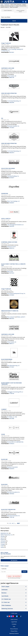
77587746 (11, 517)
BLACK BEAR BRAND (6, 359)
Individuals (5, 589)
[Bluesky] (17, 616)
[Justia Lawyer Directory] (20, 616)
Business (4, 593)
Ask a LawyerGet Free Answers (6, 553)
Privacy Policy (14, 631)
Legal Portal (14, 621)
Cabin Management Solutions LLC (15, 224)
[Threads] (15, 616)
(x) (14, 5)
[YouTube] (9, 616)
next (18, 523)
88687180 (11, 77)
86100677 (11, 177)
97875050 (11, 493)
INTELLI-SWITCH (5, 218)
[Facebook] (11, 616)
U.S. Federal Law (6, 599)
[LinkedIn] (7, 616)
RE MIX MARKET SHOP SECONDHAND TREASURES (11, 383)
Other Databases (6, 605)
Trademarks (6, 4)
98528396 (11, 102)
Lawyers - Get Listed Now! (14, 576)
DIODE (3, 434)
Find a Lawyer (5, 566)
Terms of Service (14, 628)
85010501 (11, 52)
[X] (19, 616)
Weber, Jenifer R (21, 317)
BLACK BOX (4, 484)
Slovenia (3, 542)
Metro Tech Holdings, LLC (13, 201)
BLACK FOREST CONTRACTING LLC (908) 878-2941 (13, 264)
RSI (2, 118)
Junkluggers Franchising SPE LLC (15, 392)
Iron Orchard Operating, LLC (14, 101)
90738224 (11, 443)
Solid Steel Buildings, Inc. (13, 176)
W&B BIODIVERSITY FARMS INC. (10, 311)
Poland (2, 539)
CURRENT (4, 409)
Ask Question (14, 560)
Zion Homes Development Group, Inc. (16, 293)
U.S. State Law (6, 602)
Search (14, 20)
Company (14, 624)
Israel (2, 545)
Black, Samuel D (11, 317)
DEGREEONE (4, 193)
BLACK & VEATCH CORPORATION (15, 442)
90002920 (11, 226)
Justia (2, 4)
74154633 (11, 127)
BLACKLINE (4, 459)
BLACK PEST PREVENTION (8, 509)
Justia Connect (14, 619)
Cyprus (2, 538)
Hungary (3, 544)
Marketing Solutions (7, 608)
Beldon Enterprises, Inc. (6, 535)
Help (14, 626)
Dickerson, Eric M (11, 246)
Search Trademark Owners (20, 11)
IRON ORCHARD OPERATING (9, 93)
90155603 (11, 295)
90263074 (11, 468)
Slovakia (3, 536)
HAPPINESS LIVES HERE (7, 68)
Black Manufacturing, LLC (13, 365)
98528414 (11, 152)
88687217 (11, 343)
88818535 (11, 318)
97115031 (11, 367)
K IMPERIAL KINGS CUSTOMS (9, 242)
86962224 (11, 248)
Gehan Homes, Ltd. (11, 76)
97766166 (11, 393)
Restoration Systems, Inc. (13, 126)
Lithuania (3, 541)
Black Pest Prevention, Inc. (13, 515)
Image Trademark (6, 43)
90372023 (11, 273)
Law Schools (5, 596)
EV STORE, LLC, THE (12, 417)
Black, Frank (10, 271)
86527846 (11, 418)
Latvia (2, 547)
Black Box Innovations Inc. (13, 492)
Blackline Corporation (12, 467)
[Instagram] (13, 616)
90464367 (11, 202)
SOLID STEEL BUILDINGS (8, 168)
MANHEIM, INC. (4, 533)
